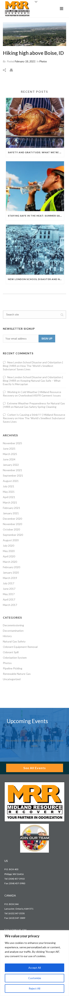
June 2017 (9, 588)
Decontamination (13, 630)
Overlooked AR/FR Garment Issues (39, 395)
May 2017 (9, 594)
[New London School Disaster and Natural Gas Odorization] (35, 250)
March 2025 (10, 454)
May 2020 (9, 551)
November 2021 (12, 470)
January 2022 (11, 464)
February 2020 (11, 567)
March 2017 (10, 604)
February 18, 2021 (25, 61)
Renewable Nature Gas (17, 673)
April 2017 (9, 599)
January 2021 (11, 513)
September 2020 (13, 534)
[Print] (13, 69)
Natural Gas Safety (14, 641)
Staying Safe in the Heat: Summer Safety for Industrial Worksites (36, 215)
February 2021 (11, 507)
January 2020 (11, 572)
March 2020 (10, 561)
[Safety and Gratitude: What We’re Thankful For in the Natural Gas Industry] (35, 123)
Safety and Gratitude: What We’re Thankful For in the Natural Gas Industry (36, 152)
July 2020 (8, 545)
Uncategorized (12, 679)
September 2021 (13, 475)
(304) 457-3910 (16, 878)
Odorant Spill (11, 652)
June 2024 (9, 459)
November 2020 (12, 524)
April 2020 (9, 556)
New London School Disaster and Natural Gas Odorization (36, 279)
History (7, 636)
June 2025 (9, 448)
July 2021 (8, 486)
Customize (34, 978)
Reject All (34, 988)
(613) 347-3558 (16, 913)
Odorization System (15, 657)
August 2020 (11, 540)
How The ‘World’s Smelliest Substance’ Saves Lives (28, 367)
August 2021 (11, 481)
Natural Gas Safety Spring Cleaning (35, 406)
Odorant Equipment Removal (20, 646)
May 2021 (9, 491)
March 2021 (10, 502)
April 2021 (9, 497)
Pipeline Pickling (12, 668)
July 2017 (8, 583)
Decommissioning (13, 625)
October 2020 (11, 529)
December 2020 (12, 518)
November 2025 (12, 443)
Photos (43, 61)
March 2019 (10, 578)
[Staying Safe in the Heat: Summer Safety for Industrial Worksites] (35, 186)
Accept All (34, 967)
